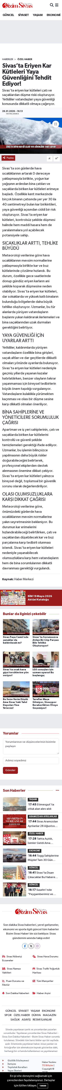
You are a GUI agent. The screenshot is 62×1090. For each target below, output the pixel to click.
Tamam (42, 1086)
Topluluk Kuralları (17, 1067)
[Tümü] (57, 790)
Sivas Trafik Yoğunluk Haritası (46, 970)
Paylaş (10, 158)
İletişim (11, 1064)
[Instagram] (37, 946)
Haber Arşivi (43, 993)
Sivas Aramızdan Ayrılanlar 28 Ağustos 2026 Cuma (43, 824)
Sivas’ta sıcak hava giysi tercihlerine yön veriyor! (16, 672)
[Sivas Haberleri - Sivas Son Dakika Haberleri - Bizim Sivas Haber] (17, 5)
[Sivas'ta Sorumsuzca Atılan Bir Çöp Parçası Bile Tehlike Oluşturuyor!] (46, 627)
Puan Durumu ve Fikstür (13, 983)
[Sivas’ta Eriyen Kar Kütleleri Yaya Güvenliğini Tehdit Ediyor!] (31, 136)
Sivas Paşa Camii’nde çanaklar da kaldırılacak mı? (15, 640)
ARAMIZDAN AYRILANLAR (43, 817)
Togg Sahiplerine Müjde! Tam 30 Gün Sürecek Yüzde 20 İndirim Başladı (43, 858)
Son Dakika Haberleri (17, 993)
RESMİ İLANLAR (42, 1019)
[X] (31, 946)
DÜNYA (36, 1015)
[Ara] (52, 5)
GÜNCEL (8, 15)
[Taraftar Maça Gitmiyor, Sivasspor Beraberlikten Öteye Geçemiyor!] (46, 689)
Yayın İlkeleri (14, 1071)
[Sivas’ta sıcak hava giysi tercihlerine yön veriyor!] (16, 659)
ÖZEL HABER (24, 59)
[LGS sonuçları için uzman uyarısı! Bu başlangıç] (46, 659)
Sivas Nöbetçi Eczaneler (12, 958)
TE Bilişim (47, 1065)
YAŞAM (38, 15)
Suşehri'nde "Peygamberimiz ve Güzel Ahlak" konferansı (43, 892)
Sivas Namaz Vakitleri (11, 970)
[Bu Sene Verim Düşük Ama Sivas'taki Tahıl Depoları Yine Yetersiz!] (16, 689)
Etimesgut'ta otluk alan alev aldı (41, 807)
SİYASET (23, 15)
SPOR (8, 1015)
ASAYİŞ (26, 1019)
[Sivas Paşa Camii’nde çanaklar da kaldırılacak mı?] (16, 627)
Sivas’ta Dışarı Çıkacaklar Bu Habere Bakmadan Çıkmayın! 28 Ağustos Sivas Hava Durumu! (43, 875)
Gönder (10, 770)
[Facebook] (25, 946)
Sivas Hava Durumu (47, 956)
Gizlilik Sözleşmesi (18, 1061)
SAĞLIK (15, 1019)
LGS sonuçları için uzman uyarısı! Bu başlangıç (43, 672)
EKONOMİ (53, 15)
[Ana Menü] (56, 5)
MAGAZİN (49, 1015)
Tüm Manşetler (45, 981)
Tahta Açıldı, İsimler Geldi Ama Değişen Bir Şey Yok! (40, 841)
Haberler (7, 59)
